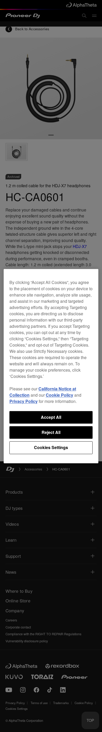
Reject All (51, 432)
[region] (51, 366)
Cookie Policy (59, 395)
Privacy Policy (23, 401)
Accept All (51, 417)
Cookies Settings (51, 448)
